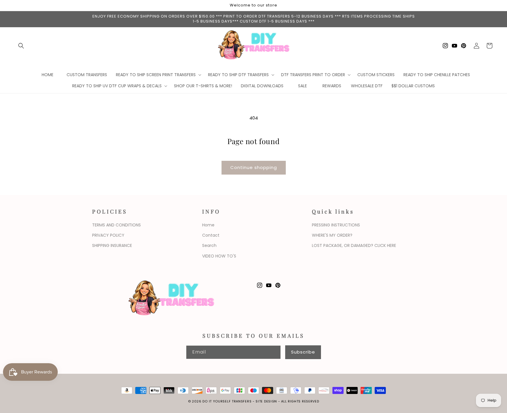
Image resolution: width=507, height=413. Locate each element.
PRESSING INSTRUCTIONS (336, 225)
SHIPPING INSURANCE (112, 245)
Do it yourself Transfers (226, 401)
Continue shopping (253, 167)
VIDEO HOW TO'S (219, 256)
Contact (210, 235)
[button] (21, 45)
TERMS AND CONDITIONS (116, 225)
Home (208, 225)
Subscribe (303, 352)
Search (209, 245)
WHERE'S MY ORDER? (332, 235)
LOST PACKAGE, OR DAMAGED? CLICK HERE (354, 245)
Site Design (266, 401)
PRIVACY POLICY (108, 235)
